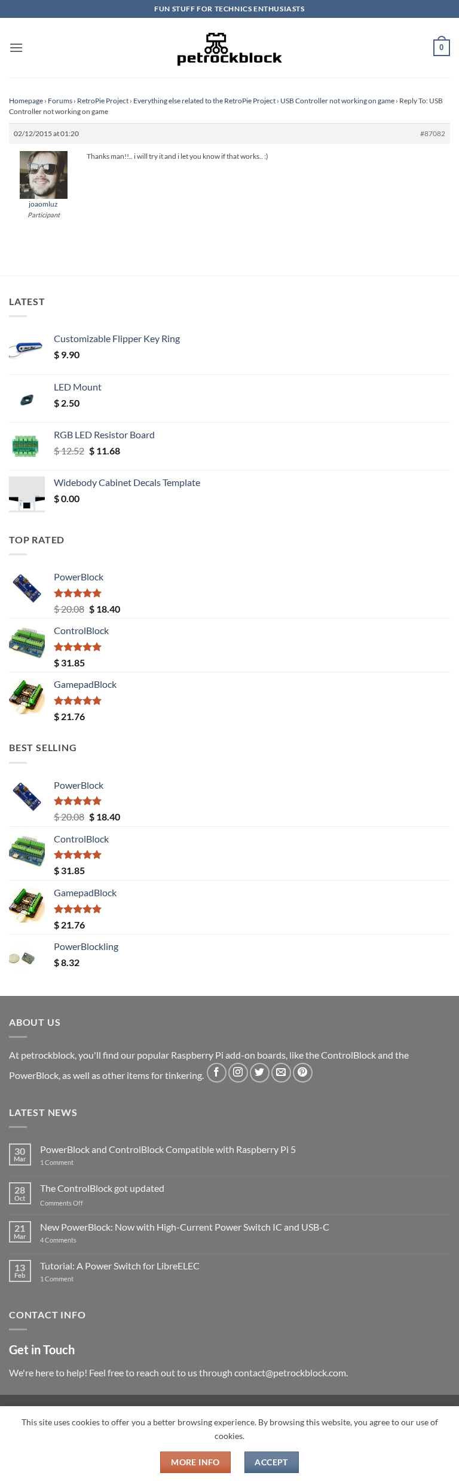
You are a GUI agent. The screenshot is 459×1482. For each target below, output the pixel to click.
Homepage (26, 100)
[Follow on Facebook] (217, 1073)
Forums (60, 100)
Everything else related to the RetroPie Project (204, 100)
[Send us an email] (281, 1073)
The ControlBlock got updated (102, 1188)
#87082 (432, 133)
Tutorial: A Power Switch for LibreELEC (120, 1265)
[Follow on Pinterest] (303, 1073)
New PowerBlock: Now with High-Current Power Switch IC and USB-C (184, 1226)
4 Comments (76, 1240)
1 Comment (75, 1162)
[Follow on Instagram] (238, 1073)
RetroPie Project (102, 100)
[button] (16, 47)
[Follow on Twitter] (260, 1073)
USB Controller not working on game (337, 100)
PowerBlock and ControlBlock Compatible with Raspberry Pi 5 (168, 1149)
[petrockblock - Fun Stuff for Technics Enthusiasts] (229, 48)
